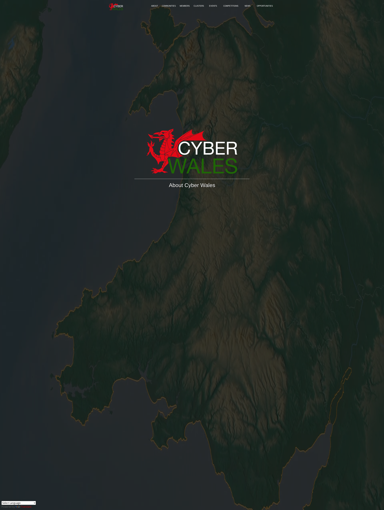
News (247, 6)
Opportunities (265, 6)
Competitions (230, 6)
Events (213, 6)
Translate (26, 506)
